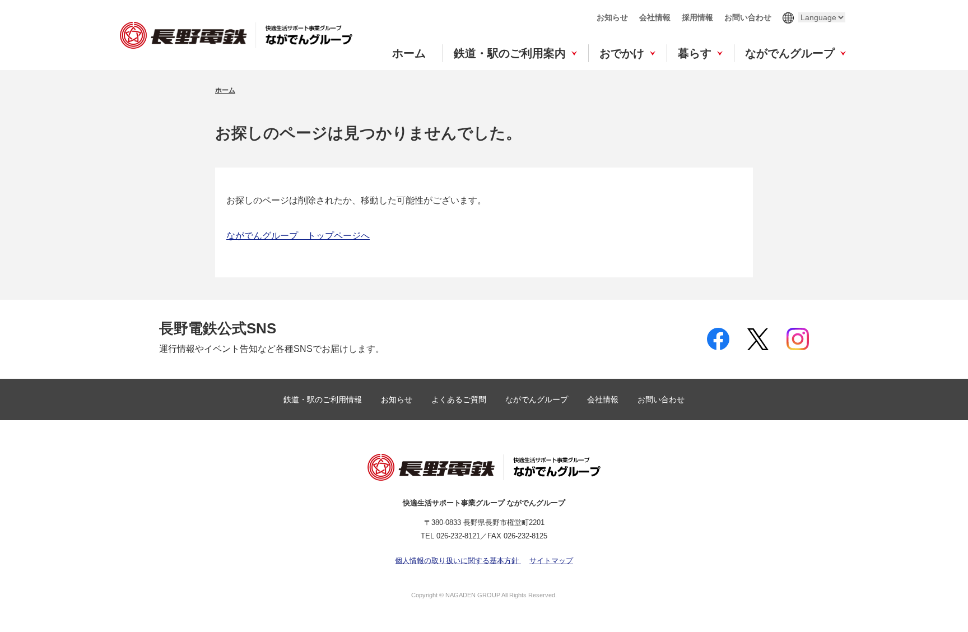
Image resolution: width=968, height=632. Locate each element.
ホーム (409, 53)
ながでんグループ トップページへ (298, 235)
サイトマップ (551, 560)
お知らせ (612, 17)
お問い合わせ (747, 17)
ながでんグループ (790, 53)
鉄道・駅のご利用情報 (323, 399)
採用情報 (697, 17)
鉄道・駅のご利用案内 (510, 53)
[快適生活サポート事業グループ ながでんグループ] (236, 35)
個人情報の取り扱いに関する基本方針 (458, 560)
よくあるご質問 (459, 399)
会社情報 (655, 17)
